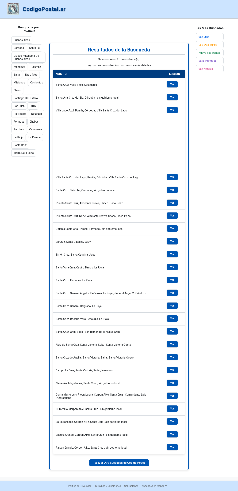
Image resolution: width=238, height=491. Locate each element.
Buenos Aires (22, 40)
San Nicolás (205, 68)
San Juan (19, 106)
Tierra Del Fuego (24, 153)
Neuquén (36, 113)
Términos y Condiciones (108, 486)
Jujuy (33, 106)
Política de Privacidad (79, 486)
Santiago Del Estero (26, 98)
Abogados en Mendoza (154, 486)
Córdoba (19, 48)
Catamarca (35, 129)
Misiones (19, 82)
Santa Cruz (20, 145)
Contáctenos (131, 486)
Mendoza (19, 67)
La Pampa (34, 137)
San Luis (19, 129)
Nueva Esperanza (209, 52)
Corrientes (36, 82)
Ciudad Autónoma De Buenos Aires (26, 57)
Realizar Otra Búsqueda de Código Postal (119, 462)
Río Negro (20, 113)
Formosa (19, 121)
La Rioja (18, 137)
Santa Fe (34, 48)
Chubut (34, 121)
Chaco (17, 90)
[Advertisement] (119, 31)
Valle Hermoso (207, 60)
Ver (172, 84)
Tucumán (35, 67)
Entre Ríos (31, 74)
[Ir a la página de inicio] (13, 9)
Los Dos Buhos (207, 44)
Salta (17, 74)
